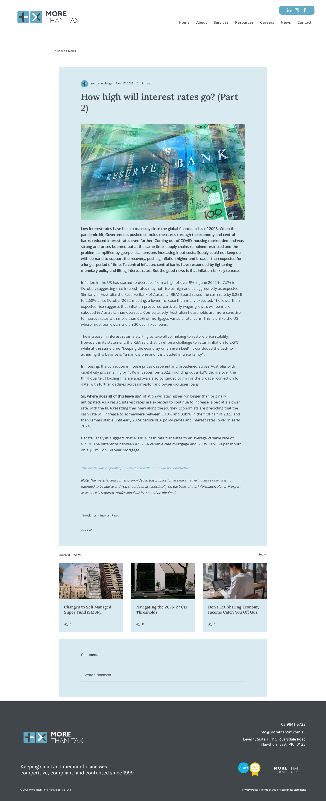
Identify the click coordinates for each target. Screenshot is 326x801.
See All (263, 555)
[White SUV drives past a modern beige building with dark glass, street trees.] (163, 581)
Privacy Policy (250, 790)
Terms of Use (268, 790)
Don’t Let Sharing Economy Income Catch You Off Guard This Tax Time (235, 609)
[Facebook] (304, 10)
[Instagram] (297, 10)
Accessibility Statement (292, 790)
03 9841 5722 (293, 725)
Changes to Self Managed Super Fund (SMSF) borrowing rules (87, 609)
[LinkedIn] (289, 10)
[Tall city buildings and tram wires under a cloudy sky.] (91, 581)
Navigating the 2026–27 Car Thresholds (161, 609)
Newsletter (89, 516)
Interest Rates (109, 516)
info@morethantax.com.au (283, 732)
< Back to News (65, 51)
